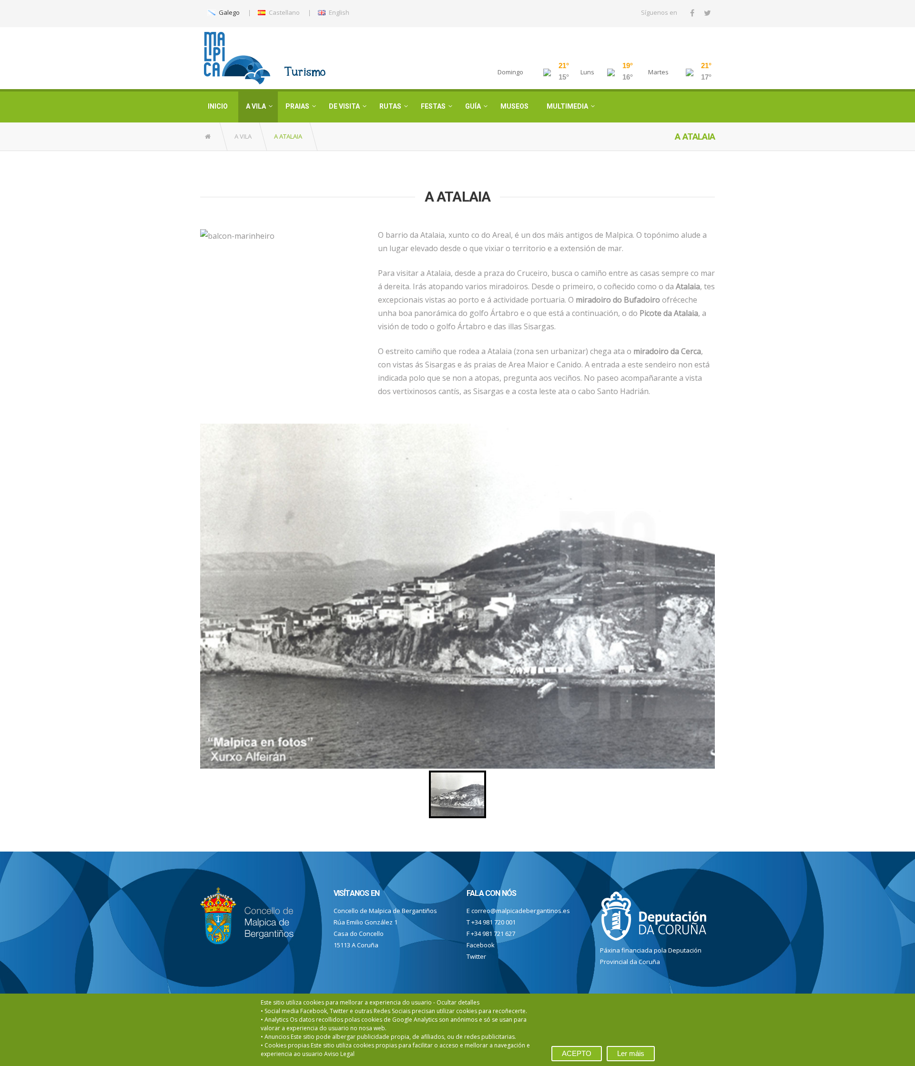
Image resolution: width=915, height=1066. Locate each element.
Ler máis (630, 1053)
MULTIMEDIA (567, 106)
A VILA (256, 106)
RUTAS (390, 106)
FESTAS (433, 106)
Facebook (481, 945)
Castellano (283, 12)
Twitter (476, 956)
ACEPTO (576, 1053)
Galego (228, 12)
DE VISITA (344, 106)
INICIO (218, 106)
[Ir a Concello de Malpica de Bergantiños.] (208, 136)
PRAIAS (297, 106)
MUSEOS (514, 106)
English (338, 12)
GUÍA (473, 106)
